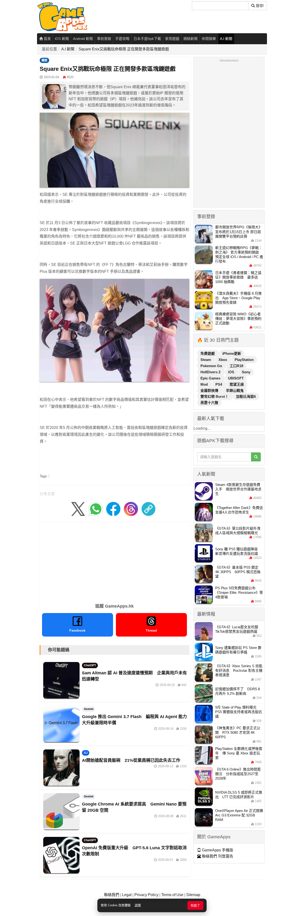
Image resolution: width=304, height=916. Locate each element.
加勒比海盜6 (246, 396)
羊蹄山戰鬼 (235, 390)
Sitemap (193, 895)
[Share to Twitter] (78, 509)
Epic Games (210, 378)
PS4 (219, 384)
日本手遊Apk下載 (147, 39)
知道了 (195, 905)
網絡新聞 (190, 39)
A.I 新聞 (226, 39)
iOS (231, 372)
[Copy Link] (148, 509)
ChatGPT (90, 665)
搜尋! (259, 6)
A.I (85, 752)
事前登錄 (104, 39)
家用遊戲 (172, 39)
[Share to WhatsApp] (96, 509)
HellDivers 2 (210, 372)
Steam (206, 360)
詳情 (138, 905)
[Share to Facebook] (113, 509)
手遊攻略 (122, 39)
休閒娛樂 (209, 39)
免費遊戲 (208, 353)
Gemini (88, 709)
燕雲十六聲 (209, 403)
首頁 (47, 39)
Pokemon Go (211, 366)
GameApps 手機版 (217, 850)
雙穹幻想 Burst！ (214, 396)
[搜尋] (256, 456)
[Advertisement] (114, 561)
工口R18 (236, 366)
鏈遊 (44, 60)
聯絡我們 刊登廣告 (217, 856)
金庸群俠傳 (209, 390)
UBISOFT (236, 378)
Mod (204, 384)
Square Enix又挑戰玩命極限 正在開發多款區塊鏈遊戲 (124, 49)
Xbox (223, 360)
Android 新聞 (83, 39)
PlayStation (244, 360)
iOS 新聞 (62, 39)
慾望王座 (237, 384)
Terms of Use (172, 895)
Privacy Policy (146, 895)
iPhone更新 (231, 353)
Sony (246, 372)
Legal (127, 895)
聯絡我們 (111, 895)
